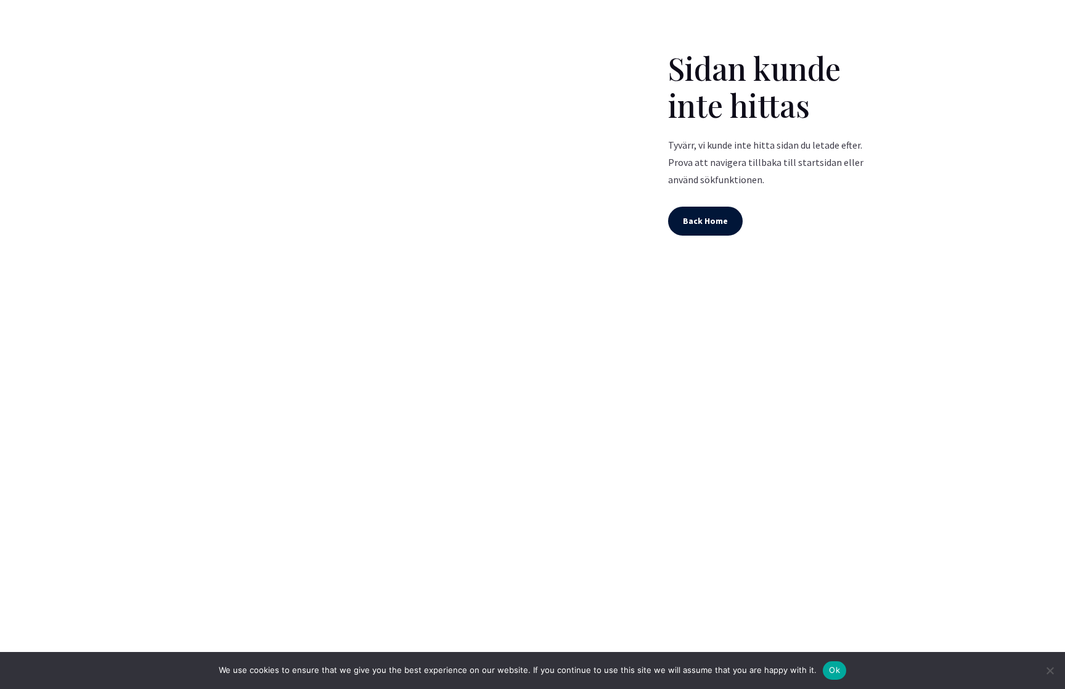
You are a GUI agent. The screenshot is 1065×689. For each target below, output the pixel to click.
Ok (834, 670)
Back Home (705, 220)
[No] (1049, 670)
